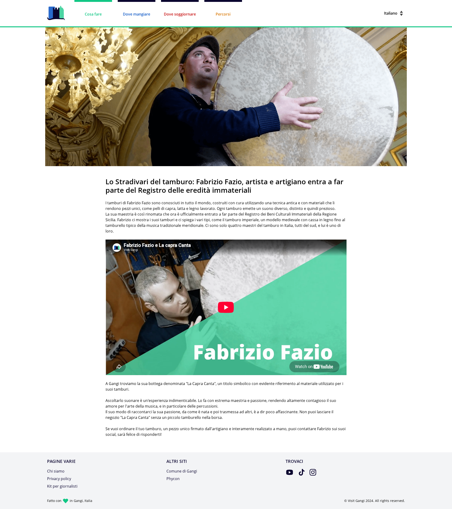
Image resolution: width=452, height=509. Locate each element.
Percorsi (223, 14)
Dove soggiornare (180, 14)
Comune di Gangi (181, 471)
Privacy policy (59, 478)
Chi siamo (56, 471)
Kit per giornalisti (62, 486)
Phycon (173, 478)
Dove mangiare (136, 14)
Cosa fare (93, 14)
